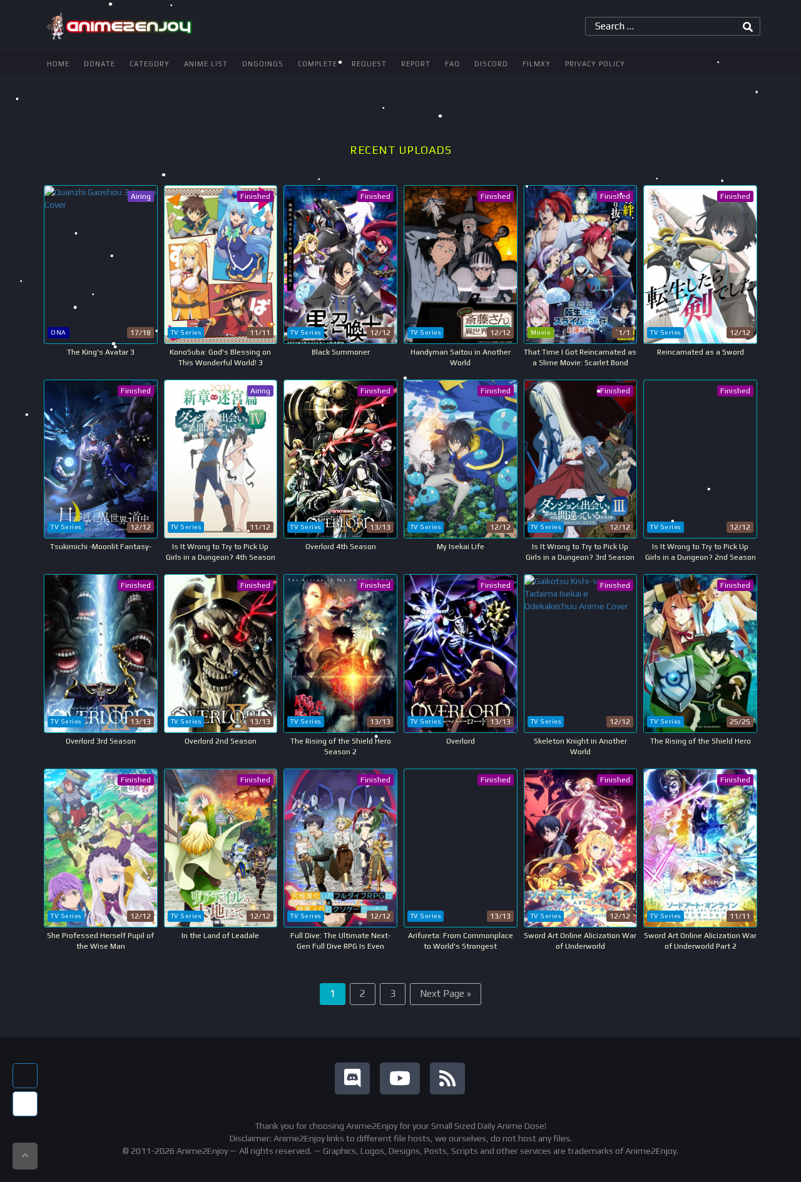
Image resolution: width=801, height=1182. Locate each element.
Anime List (206, 64)
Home (58, 64)
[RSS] (447, 1078)
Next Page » (445, 993)
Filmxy (537, 64)
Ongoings (262, 64)
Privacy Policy (595, 64)
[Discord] (352, 1078)
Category (150, 64)
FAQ (452, 64)
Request (369, 64)
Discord (491, 64)
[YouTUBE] (400, 1078)
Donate (99, 64)
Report (416, 64)
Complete (317, 64)
